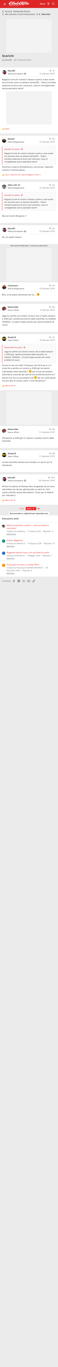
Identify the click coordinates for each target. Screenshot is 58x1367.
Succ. (30, 508)
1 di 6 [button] (21, 508)
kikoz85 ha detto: (12, 149)
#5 (53, 285)
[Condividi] (50, 71)
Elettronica (11, 534)
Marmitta (10, 546)
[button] (4, 4)
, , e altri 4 (22, 175)
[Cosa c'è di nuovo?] (48, 4)
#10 (53, 477)
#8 (53, 429)
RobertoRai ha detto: (13, 347)
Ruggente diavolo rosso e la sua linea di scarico (28, 552)
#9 (53, 453)
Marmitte (10, 558)
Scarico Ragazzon (15, 540)
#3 (53, 185)
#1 (53, 71)
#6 (53, 307)
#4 (53, 228)
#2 (53, 139)
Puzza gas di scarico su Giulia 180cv (23, 564)
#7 (53, 337)
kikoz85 (8, 60)
